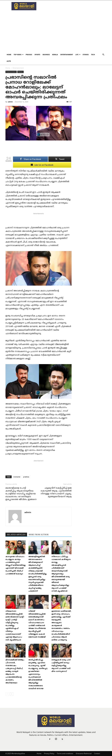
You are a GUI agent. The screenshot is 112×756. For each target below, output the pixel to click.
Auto (9, 61)
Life (76, 54)
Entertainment (66, 54)
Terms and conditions (65, 753)
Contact (97, 753)
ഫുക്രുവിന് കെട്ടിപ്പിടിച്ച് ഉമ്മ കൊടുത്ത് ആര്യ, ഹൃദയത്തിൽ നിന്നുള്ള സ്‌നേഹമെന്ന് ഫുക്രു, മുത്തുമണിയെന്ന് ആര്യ (56, 492)
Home (9, 54)
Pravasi (29, 54)
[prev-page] (7, 694)
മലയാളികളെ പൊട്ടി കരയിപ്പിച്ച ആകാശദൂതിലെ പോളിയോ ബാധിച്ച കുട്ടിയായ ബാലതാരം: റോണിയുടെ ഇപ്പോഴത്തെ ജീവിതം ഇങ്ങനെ (21, 494)
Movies (20, 72)
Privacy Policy (49, 753)
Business (46, 54)
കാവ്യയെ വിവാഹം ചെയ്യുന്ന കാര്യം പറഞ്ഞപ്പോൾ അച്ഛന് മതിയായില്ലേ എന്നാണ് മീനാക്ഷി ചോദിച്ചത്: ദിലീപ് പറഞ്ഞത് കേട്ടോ (15, 565)
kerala (55, 54)
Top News (17, 54)
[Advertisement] (74, 6)
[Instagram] (56, 739)
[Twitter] (62, 739)
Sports (37, 54)
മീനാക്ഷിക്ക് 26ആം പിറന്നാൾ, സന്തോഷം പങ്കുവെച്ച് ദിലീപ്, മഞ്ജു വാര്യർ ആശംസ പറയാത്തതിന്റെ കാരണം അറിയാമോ (14, 671)
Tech (93, 54)
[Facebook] (50, 739)
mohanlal (16, 477)
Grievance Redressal (84, 753)
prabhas (26, 477)
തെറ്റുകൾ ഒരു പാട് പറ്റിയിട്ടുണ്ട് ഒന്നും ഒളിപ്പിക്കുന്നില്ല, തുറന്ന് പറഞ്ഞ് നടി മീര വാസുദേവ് (61, 666)
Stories (86, 54)
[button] (103, 54)
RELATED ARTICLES (16, 535)
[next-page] (11, 694)
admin (10, 102)
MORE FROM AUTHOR (38, 535)
